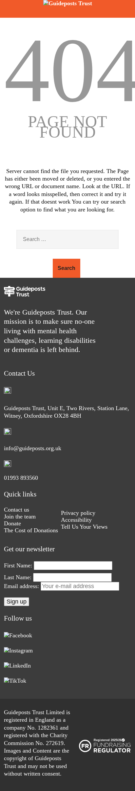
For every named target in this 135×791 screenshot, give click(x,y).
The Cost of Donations (31, 530)
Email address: (22, 586)
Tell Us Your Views (84, 526)
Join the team (20, 516)
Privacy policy (78, 513)
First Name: (18, 565)
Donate (12, 523)
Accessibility (76, 519)
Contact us (16, 509)
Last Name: (17, 577)
